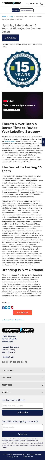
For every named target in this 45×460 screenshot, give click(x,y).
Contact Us (43, 142)
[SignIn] (34, 3)
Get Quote (10, 37)
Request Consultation (27, 10)
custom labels (10, 141)
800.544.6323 (7, 341)
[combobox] (27, 3)
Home (4, 17)
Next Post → (19, 320)
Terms (41, 445)
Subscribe (22, 412)
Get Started (15, 10)
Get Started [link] (22, 312)
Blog (11, 17)
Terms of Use (28, 457)
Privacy (5, 447)
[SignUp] (37, 3)
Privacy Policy (12, 457)
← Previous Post (8, 320)
